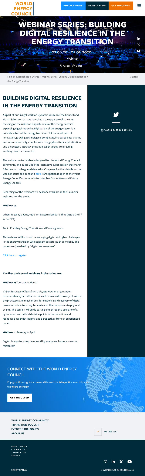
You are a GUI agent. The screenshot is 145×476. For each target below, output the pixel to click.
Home (10, 76)
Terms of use (18, 452)
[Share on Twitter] (140, 45)
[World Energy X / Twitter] (121, 462)
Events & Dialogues (25, 429)
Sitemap (15, 455)
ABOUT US (17, 433)
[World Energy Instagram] (105, 462)
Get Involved (120, 5)
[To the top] (105, 431)
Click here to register (14, 255)
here (38, 174)
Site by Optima (19, 469)
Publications (73, 5)
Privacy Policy (19, 446)
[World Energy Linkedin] (113, 462)
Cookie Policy (19, 449)
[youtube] (140, 51)
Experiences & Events (27, 76)
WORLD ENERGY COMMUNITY (30, 420)
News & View (97, 5)
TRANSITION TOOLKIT (25, 425)
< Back (134, 77)
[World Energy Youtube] (130, 462)
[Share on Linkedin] (140, 39)
